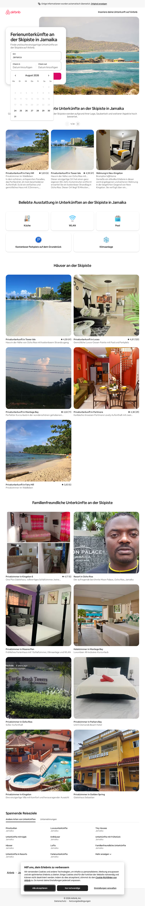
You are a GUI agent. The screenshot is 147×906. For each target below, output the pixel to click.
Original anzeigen (99, 3)
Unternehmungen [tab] (48, 819)
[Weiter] (78, 124)
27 (32, 110)
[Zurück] (67, 124)
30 (49, 110)
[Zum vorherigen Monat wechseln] (15, 75)
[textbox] (23, 67)
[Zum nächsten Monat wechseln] (48, 75)
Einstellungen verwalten (105, 888)
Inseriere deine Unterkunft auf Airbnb (117, 12)
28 (37, 110)
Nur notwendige (72, 888)
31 (15, 116)
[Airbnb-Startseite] (13, 12)
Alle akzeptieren (39, 888)
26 (26, 110)
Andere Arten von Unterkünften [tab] (21, 819)
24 (15, 110)
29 (43, 110)
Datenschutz (60, 901)
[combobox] (36, 57)
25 (21, 110)
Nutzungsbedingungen (80, 901)
